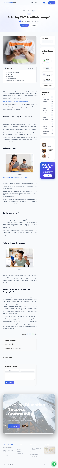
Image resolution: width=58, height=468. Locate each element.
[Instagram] (7, 455)
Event (32, 2)
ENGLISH (34, 25)
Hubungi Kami (47, 175)
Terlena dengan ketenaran (11, 78)
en (46, 2)
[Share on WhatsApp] (33, 334)
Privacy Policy (46, 464)
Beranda (14, 2)
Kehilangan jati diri (9, 76)
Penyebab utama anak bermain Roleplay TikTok (15, 80)
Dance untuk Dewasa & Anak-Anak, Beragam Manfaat (17, 101)
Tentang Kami (26, 2)
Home (25, 10)
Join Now (13, 426)
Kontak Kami (40, 2)
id (44, 2)
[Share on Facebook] (27, 334)
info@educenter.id (35, 454)
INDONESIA (24, 25)
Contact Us (52, 3)
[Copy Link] (35, 334)
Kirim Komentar (9, 382)
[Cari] (52, 42)
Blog (36, 2)
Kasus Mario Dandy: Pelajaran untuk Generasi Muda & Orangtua (19, 205)
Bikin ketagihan (9, 74)
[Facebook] (4, 455)
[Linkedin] (10, 455)
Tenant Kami (19, 2)
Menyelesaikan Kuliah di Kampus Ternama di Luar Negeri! (18, 177)
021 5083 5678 (35, 451)
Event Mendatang (20, 453)
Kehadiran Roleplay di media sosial (12, 72)
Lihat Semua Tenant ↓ (48, 85)
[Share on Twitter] (30, 334)
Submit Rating (7, 345)
